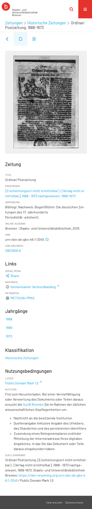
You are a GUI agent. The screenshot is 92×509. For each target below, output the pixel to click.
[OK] (71, 9)
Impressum (54, 502)
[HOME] (19, 9)
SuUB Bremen (33, 404)
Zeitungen (14, 22)
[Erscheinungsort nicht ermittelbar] (32, 191)
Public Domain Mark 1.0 (22, 383)
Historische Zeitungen (46, 22)
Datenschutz (74, 502)
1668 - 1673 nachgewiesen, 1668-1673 (49, 196)
